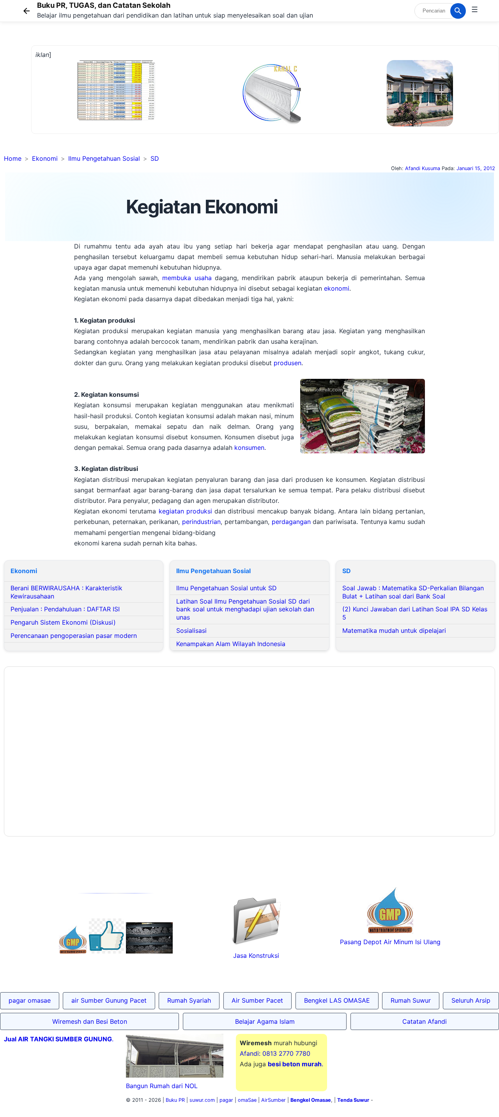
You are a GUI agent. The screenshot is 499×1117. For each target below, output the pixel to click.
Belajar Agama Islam (265, 1021)
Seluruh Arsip (470, 1000)
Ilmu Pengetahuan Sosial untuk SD (226, 588)
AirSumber (273, 1100)
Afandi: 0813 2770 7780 (275, 1053)
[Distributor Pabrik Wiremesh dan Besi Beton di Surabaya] (149, 951)
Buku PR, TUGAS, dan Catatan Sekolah (103, 5)
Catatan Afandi (424, 1021)
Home (12, 158)
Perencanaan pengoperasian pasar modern (74, 635)
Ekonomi (45, 158)
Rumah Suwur (411, 1000)
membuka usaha (186, 278)
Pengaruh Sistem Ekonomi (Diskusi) (63, 622)
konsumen (249, 447)
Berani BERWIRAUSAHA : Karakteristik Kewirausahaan (66, 592)
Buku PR (175, 1100)
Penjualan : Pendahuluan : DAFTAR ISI (65, 609)
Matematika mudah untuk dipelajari (394, 630)
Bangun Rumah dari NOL (162, 1086)
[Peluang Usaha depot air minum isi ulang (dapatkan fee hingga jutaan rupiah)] (73, 951)
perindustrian (201, 522)
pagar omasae (30, 1000)
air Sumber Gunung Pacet (109, 1000)
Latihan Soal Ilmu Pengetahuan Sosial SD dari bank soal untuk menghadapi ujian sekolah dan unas (245, 609)
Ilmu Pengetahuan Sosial (104, 158)
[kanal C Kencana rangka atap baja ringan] (271, 123)
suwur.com (202, 1100)
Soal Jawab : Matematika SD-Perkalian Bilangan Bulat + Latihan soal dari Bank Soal (413, 592)
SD (154, 158)
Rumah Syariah (189, 1000)
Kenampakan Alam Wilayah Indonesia (230, 644)
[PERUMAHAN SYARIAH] (106, 951)
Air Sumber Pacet (257, 1000)
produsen (287, 363)
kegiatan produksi (185, 511)
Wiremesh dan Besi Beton (89, 1021)
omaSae (247, 1100)
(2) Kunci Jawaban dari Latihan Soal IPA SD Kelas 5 (414, 613)
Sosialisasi (191, 630)
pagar (226, 1100)
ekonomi (336, 288)
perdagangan (291, 522)
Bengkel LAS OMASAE (337, 1000)
